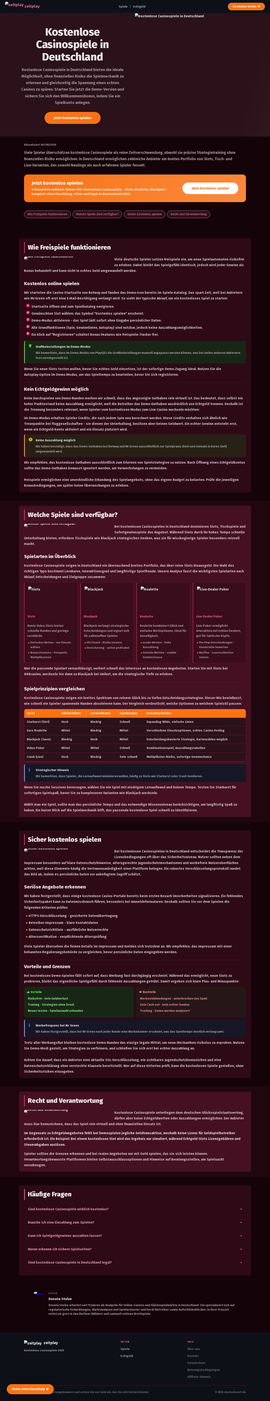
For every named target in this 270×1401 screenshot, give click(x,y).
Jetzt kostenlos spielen (72, 118)
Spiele (123, 6)
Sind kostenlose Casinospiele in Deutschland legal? (70, 1262)
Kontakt (193, 1356)
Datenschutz (196, 1363)
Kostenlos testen (244, 6)
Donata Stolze (60, 1299)
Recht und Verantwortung (189, 214)
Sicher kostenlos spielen (144, 214)
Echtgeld (139, 6)
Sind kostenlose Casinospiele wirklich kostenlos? (68, 1209)
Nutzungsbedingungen (203, 1370)
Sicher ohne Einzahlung (28, 1389)
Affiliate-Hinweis (199, 1377)
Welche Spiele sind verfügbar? (97, 214)
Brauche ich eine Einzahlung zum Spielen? (61, 1222)
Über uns (193, 1349)
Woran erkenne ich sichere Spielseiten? (60, 1249)
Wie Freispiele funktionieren (47, 214)
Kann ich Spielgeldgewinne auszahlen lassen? (65, 1236)
